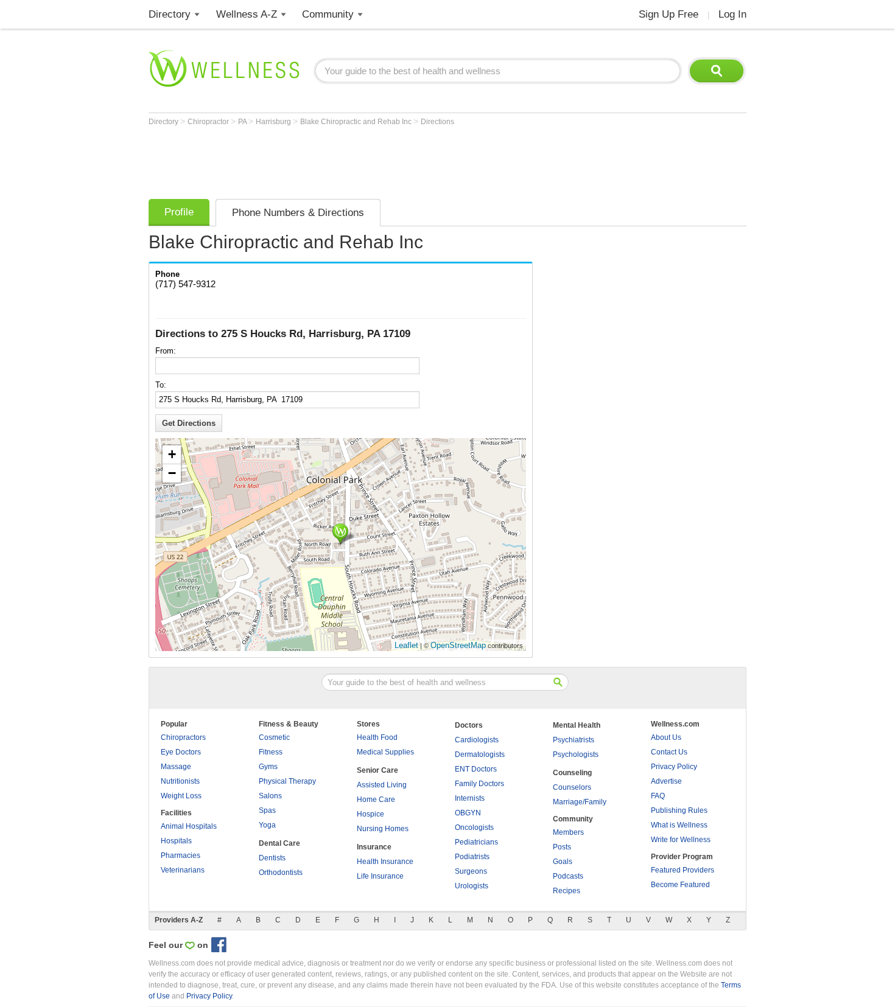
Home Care (376, 799)
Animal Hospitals (189, 826)
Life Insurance (380, 876)
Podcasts (568, 876)
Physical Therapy (287, 781)
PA (243, 121)
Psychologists (575, 754)
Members (568, 832)
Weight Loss (181, 796)
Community (328, 14)
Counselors (572, 787)
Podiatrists (472, 856)
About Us (666, 737)
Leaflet (406, 645)
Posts (562, 847)
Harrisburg (274, 121)
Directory (170, 14)
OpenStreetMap (458, 645)
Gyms (268, 766)
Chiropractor (209, 121)
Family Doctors (479, 783)
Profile (179, 212)
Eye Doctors (181, 752)
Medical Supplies (385, 752)
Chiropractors (183, 737)
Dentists (272, 858)
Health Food (377, 737)
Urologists (471, 886)
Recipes (566, 891)
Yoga (267, 825)
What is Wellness (679, 825)
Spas (267, 810)
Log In (732, 14)
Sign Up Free (668, 14)
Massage (176, 766)
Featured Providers (682, 870)
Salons (270, 796)
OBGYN (468, 813)
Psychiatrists (573, 740)
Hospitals (176, 841)
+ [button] (172, 454)
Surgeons (471, 871)
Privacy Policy (674, 766)
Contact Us (669, 752)
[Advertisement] (370, 159)
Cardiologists (477, 740)
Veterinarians (183, 870)
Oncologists (474, 827)
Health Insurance (385, 861)
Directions (437, 121)
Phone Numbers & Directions (298, 212)
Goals (562, 861)
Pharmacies (180, 855)
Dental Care (279, 843)
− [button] (172, 473)
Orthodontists (281, 872)
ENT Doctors (476, 769)
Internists (470, 798)
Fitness (271, 752)
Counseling (572, 772)
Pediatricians (476, 842)
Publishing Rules (679, 810)
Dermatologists (480, 754)
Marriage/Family (579, 802)
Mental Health (576, 725)
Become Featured (680, 884)
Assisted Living (382, 785)
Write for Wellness (681, 839)
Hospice (370, 814)
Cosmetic (274, 737)
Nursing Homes (383, 828)
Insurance (374, 847)
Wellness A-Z (246, 14)
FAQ (658, 796)
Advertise (666, 781)
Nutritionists (180, 781)
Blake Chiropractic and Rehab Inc (356, 121)
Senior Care (377, 770)
